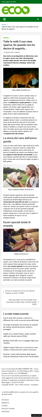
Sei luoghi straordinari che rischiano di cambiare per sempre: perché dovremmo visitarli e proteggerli (20, 327)
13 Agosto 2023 (8, 52)
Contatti (4, 406)
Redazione (5, 403)
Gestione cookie (36, 415)
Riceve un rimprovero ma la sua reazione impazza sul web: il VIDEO (20, 292)
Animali (6, 38)
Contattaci (34, 385)
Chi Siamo (5, 400)
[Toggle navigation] (4, 19)
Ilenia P (17, 52)
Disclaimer (5, 411)
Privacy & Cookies (8, 409)
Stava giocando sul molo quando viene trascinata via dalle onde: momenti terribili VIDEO (21, 302)
